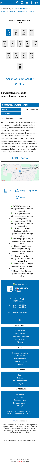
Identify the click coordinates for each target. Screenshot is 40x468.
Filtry (21, 84)
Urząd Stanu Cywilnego (20, 336)
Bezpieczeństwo (20, 400)
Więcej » (20, 342)
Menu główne (27, 2)
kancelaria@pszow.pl (20, 312)
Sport (20, 375)
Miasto (20, 347)
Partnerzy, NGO (20, 359)
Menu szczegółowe (31, 2)
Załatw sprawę (20, 394)
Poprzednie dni (3, 19)
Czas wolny (20, 370)
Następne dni (37, 19)
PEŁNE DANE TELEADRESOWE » (18, 411)
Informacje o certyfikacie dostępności (20, 447)
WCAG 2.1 (26, 453)
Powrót (32, 190)
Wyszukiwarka (17, 2)
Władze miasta (20, 331)
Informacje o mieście (20, 353)
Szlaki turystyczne (20, 381)
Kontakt (20, 196)
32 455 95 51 (21, 305)
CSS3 (20, 454)
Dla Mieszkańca (20, 389)
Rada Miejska (20, 339)
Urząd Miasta (20, 325)
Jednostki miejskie (20, 361)
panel (36, 2)
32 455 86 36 (21, 307)
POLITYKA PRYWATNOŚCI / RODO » (20, 413)
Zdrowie (20, 397)
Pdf (7, 190)
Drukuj (19, 190)
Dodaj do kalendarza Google (11, 118)
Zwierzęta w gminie (20, 403)
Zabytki (20, 384)
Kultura (20, 378)
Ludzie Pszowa (20, 356)
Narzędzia (22, 2)
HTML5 (17, 454)
